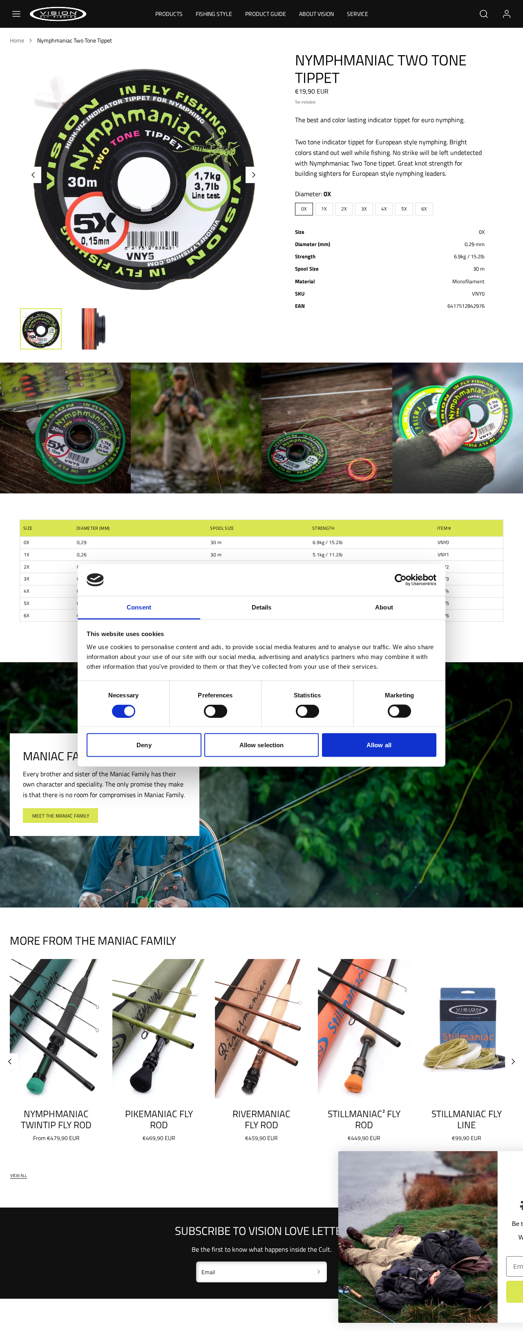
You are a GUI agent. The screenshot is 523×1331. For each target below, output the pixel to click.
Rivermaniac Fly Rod (261, 1119)
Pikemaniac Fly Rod (159, 1119)
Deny (143, 745)
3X (364, 209)
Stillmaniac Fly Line (466, 1119)
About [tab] (384, 606)
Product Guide (265, 13)
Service (357, 13)
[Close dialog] (504, 1161)
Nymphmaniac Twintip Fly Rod (56, 1119)
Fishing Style (214, 13)
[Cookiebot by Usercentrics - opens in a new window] (400, 580)
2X (344, 209)
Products (169, 13)
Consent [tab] (139, 606)
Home (17, 40)
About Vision (316, 13)
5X (404, 209)
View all (18, 1175)
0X (304, 209)
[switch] (215, 711)
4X (384, 209)
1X (324, 209)
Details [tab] (262, 606)
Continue (435, 1291)
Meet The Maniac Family (60, 816)
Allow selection (261, 745)
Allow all (379, 745)
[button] (16, 14)
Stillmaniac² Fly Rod (364, 1119)
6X (424, 209)
